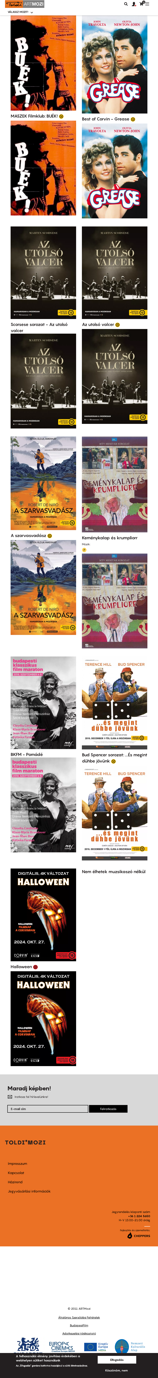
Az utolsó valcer (98, 324)
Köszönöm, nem (116, 1370)
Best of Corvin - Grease (105, 118)
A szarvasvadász (28, 535)
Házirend (15, 1182)
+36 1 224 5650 (139, 1216)
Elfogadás (117, 1359)
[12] (133, 119)
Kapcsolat (16, 1173)
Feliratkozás (108, 1109)
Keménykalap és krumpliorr (110, 537)
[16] (61, 116)
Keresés (126, 4)
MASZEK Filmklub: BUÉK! (34, 116)
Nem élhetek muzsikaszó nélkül (113, 871)
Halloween (21, 966)
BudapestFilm (79, 1325)
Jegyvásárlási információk (29, 1191)
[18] (35, 967)
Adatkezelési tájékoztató (79, 1333)
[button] (136, 4)
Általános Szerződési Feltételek (79, 1317)
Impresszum (17, 1164)
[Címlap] (24, 4)
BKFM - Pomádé (27, 754)
